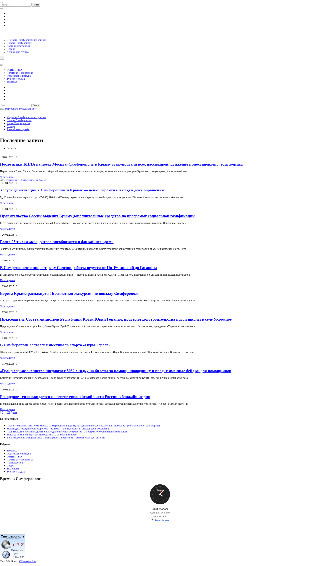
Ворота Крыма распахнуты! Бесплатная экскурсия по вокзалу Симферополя (70, 293)
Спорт (10, 465)
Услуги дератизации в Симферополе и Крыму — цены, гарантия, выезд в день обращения (82, 190)
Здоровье (12, 81)
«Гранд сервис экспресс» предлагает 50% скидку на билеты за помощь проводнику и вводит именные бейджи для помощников (115, 371)
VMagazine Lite (27, 561)
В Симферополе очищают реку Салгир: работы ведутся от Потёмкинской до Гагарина (78, 267)
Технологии (13, 468)
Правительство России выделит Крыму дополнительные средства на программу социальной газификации (97, 216)
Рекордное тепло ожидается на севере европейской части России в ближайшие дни (75, 396)
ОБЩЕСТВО (14, 69)
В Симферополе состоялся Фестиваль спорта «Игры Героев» (55, 345)
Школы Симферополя (19, 43)
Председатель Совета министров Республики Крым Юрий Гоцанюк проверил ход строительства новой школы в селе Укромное (116, 319)
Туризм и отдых (16, 78)
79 (8, 412)
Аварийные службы (18, 52)
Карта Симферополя (18, 46)
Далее (14, 412)
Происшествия (15, 462)
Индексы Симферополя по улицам (26, 40)
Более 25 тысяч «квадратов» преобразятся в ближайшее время (57, 242)
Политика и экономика (20, 72)
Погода (11, 49)
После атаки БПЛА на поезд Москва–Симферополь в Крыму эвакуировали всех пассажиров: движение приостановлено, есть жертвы (122, 164)
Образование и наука (19, 75)
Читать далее (7, 177)
